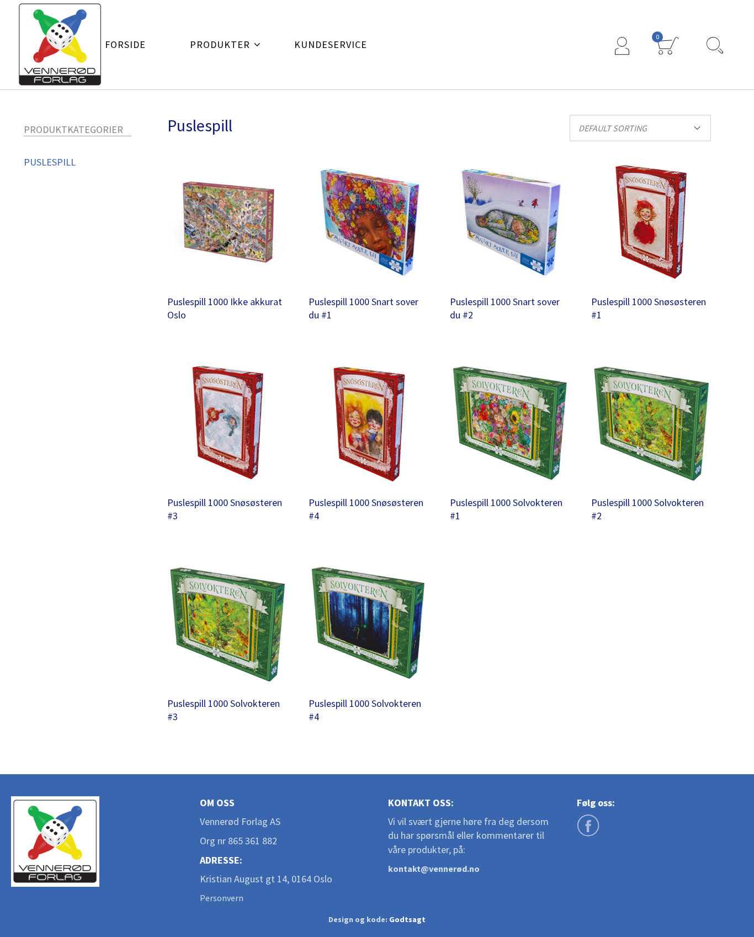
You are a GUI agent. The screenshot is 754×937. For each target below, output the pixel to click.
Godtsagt (407, 919)
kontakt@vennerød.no (434, 868)
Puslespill (50, 162)
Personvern (221, 897)
